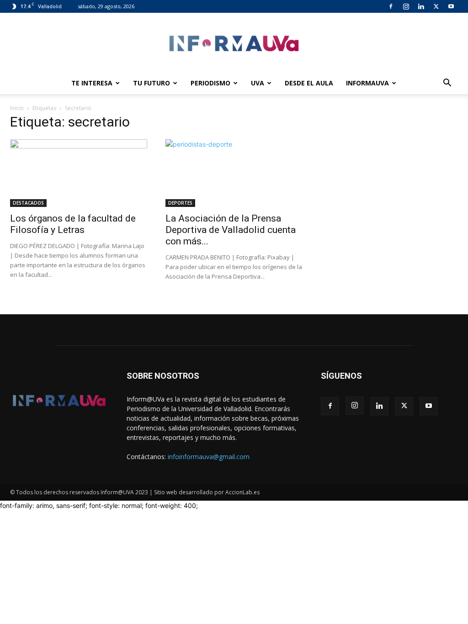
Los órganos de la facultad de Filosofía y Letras (73, 224)
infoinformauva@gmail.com (209, 456)
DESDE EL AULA (309, 83)
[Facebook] (391, 6)
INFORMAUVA (367, 83)
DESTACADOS (28, 203)
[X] (436, 6)
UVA (257, 83)
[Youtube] (451, 6)
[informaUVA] (234, 43)
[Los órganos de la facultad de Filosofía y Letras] (78, 173)
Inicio (17, 108)
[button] (447, 83)
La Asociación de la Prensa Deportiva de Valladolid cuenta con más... (230, 230)
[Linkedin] (421, 6)
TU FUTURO (151, 83)
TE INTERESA (91, 83)
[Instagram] (406, 6)
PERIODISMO (210, 83)
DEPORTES (180, 203)
